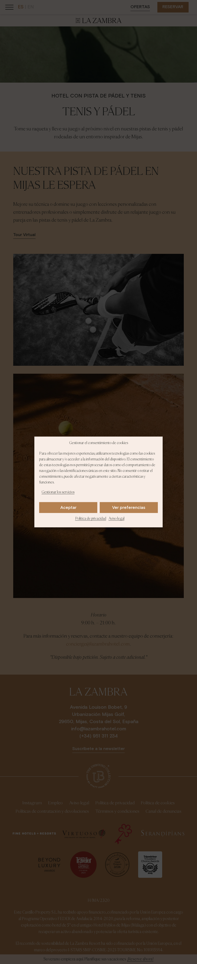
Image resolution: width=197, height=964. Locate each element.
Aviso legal (116, 519)
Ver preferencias (128, 508)
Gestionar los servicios (58, 492)
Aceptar (68, 508)
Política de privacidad (90, 519)
